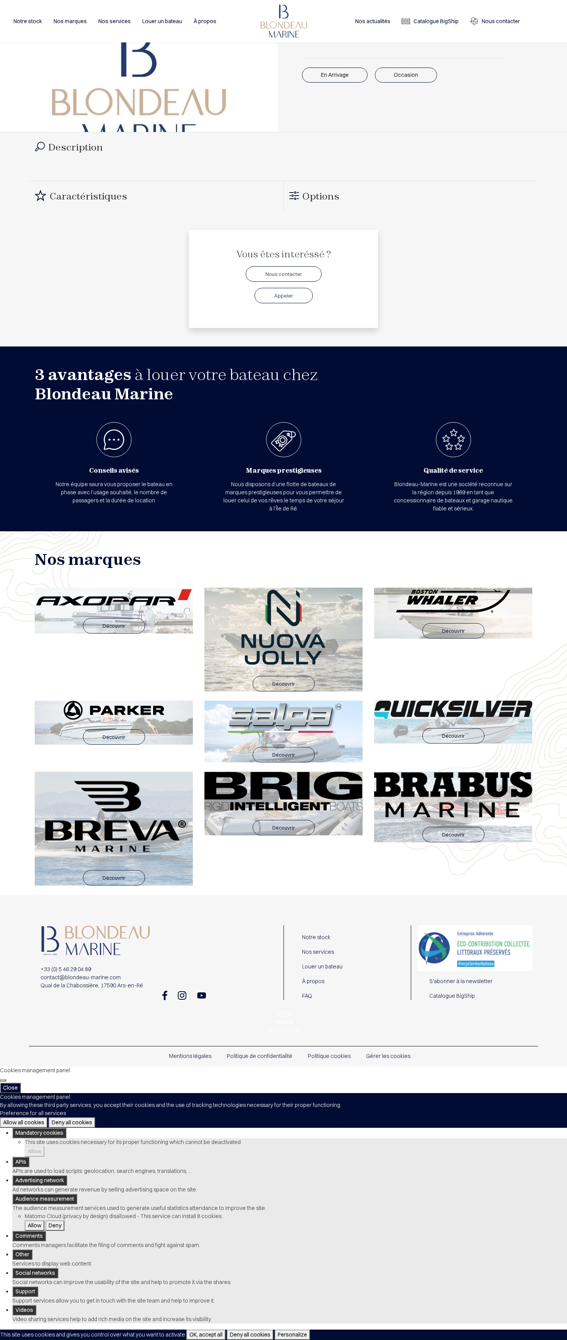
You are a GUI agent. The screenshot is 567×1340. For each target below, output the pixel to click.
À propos (205, 21)
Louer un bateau (162, 21)
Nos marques (70, 21)
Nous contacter (501, 21)
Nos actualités (372, 21)
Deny (55, 1225)
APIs (20, 1161)
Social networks (35, 1272)
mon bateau (284, 1026)
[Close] (3, 1080)
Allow (34, 1151)
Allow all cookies (23, 1122)
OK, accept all (206, 1334)
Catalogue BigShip (436, 21)
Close (10, 1087)
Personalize (292, 1334)
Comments (29, 1235)
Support (25, 1291)
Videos (24, 1309)
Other (22, 1254)
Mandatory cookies (39, 1132)
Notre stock (28, 21)
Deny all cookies (72, 1122)
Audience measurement (44, 1198)
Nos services (114, 21)
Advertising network (39, 1180)
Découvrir (114, 626)
